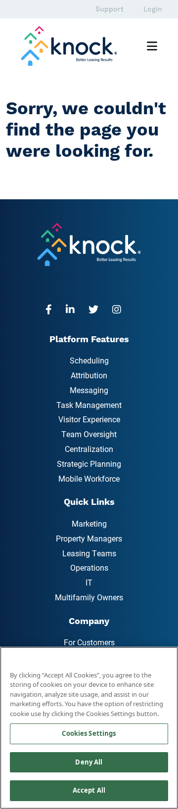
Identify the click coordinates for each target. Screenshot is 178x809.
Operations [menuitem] (89, 567)
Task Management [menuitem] (89, 405)
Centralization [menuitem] (89, 449)
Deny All (88, 762)
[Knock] (74, 45)
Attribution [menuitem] (89, 375)
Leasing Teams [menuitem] (89, 553)
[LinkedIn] (73, 309)
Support (109, 9)
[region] (89, 728)
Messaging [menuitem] (89, 390)
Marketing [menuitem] (89, 523)
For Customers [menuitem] (89, 642)
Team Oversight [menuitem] (89, 434)
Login (152, 9)
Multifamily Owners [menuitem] (89, 597)
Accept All (89, 790)
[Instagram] (119, 309)
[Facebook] (51, 309)
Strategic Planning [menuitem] (89, 463)
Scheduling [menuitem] (89, 360)
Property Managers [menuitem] (89, 538)
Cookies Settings (89, 733)
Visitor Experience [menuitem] (89, 419)
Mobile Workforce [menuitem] (89, 478)
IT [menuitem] (89, 582)
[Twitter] (96, 309)
